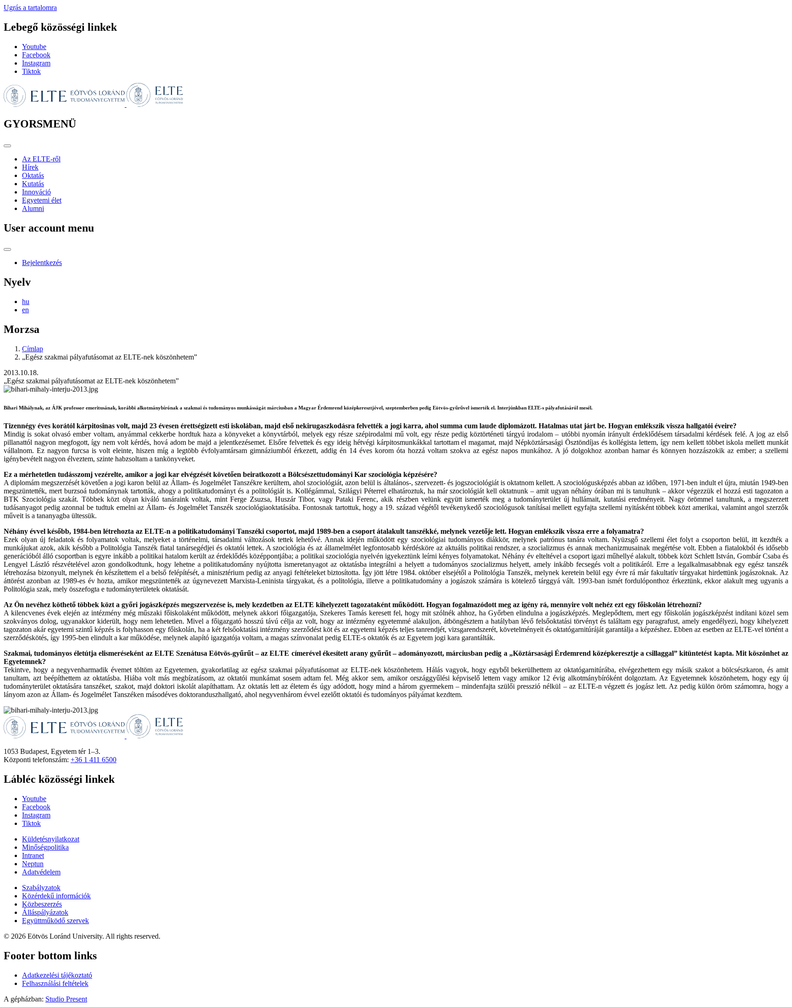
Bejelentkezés (42, 262)
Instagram (36, 63)
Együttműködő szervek (55, 920)
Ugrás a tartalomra (30, 7)
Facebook (36, 55)
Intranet (33, 855)
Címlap (32, 349)
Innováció (36, 192)
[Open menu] (7, 145)
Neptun (33, 864)
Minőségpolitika (45, 847)
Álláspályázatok (45, 912)
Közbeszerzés (42, 904)
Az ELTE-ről (41, 159)
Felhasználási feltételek (55, 983)
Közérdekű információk (56, 896)
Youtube (34, 46)
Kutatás (33, 184)
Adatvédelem (41, 872)
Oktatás (33, 175)
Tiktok (31, 71)
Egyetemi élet (41, 200)
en (25, 310)
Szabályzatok (41, 887)
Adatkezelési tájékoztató (57, 975)
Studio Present (66, 999)
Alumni (33, 208)
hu (25, 301)
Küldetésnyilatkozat (50, 839)
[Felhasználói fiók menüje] (7, 249)
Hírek (30, 167)
